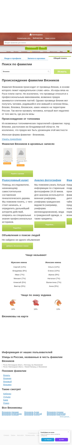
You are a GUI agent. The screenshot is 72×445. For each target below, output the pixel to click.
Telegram (48, 439)
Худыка (6, 397)
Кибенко (7, 394)
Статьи (45, 51)
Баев (5, 400)
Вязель (6, 375)
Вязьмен (7, 384)
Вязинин (7, 378)
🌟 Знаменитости (35, 51)
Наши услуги (53, 51)
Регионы (16, 51)
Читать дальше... (65, 416)
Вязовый (7, 381)
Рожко (6, 403)
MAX (62, 439)
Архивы (8, 51)
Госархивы (24, 51)
